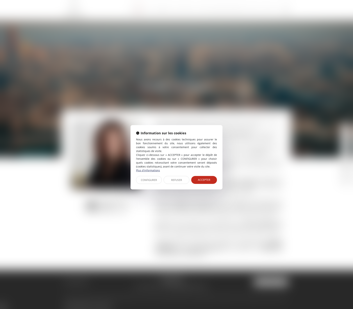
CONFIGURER (149, 180)
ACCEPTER (204, 179)
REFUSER (176, 180)
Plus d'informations (148, 170)
